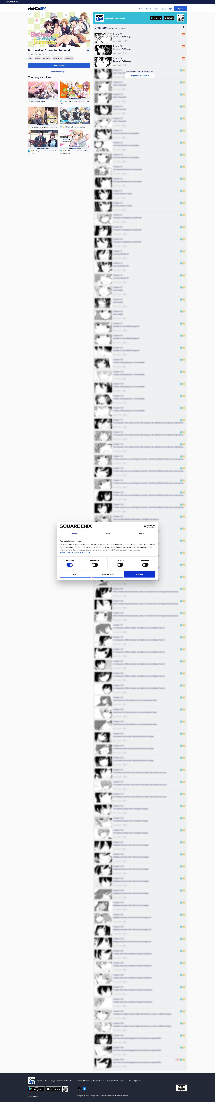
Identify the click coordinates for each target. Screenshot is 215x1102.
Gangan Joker (69, 58)
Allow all (139, 574)
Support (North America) (116, 1081)
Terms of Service (83, 1081)
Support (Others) (135, 1081)
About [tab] (141, 534)
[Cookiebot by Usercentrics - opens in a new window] (145, 526)
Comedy (38, 58)
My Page (164, 9)
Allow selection (107, 574)
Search (148, 9)
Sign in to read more (140, 75)
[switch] (95, 565)
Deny (75, 574)
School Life (46, 58)
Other (30, 58)
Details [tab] (107, 534)
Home (141, 9)
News (156, 9)
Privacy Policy (98, 1081)
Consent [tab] (74, 534)
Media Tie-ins (57, 58)
